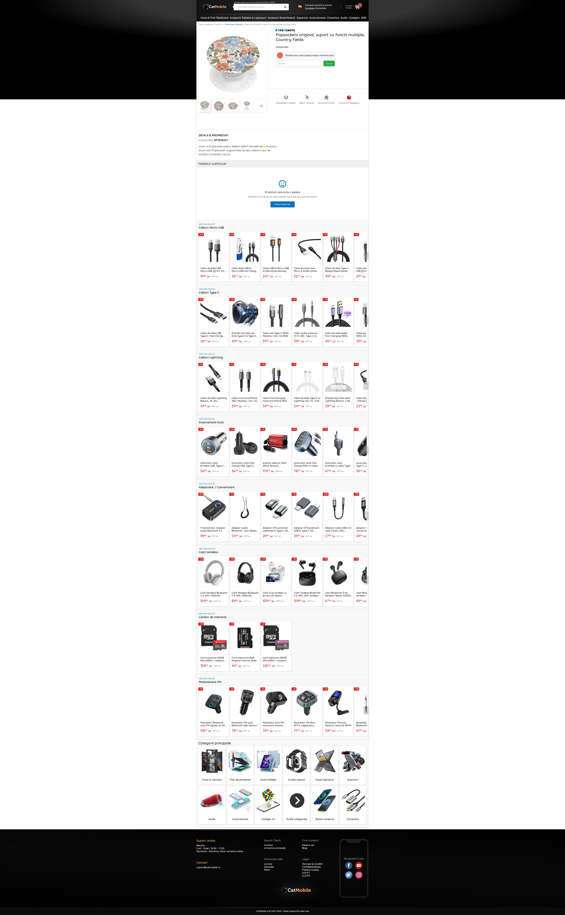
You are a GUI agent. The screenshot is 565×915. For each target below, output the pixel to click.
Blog (304, 848)
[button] (366, 255)
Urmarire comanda (275, 848)
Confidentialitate (311, 866)
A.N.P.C (306, 872)
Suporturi (219, 24)
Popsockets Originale (234, 24)
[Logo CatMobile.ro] (214, 6)
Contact (268, 845)
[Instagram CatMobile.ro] (358, 874)
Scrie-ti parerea (282, 204)
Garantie (269, 866)
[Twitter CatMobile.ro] (350, 874)
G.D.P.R (306, 875)
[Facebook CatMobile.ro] (350, 865)
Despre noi (308, 845)
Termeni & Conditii (312, 863)
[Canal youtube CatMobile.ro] (358, 865)
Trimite (329, 63)
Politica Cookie (310, 869)
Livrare (268, 863)
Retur (267, 869)
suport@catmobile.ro (208, 867)
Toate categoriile (206, 24)
